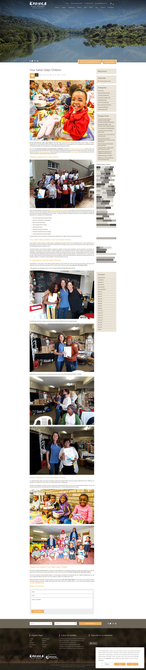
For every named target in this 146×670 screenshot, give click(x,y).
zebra (98, 195)
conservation (106, 216)
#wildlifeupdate (106, 201)
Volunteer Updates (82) (103, 107)
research (104, 197)
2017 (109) (100, 310)
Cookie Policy (72, 665)
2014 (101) (100, 317)
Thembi (112, 180)
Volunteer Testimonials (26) (104, 93)
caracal (111, 167)
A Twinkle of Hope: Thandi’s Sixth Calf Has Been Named (71, 646)
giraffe (113, 188)
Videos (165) (101, 90)
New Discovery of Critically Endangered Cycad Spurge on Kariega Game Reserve (106, 140)
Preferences (107, 664)
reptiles (102, 178)
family (106, 178)
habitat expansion (111, 192)
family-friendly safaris (101, 210)
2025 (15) (100, 291)
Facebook (32, 582)
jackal (98, 171)
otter (112, 173)
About (56, 7)
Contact (102, 7)
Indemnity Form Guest (80, 665)
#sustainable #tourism (102, 214)
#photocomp (103, 195)
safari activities (111, 195)
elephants (99, 197)
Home (67, 3)
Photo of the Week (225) (103, 102)
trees (110, 178)
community (54, 74)
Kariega (98, 186)
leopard (107, 167)
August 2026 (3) (101, 277)
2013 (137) (100, 320)
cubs (113, 186)
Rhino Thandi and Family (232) (104, 104)
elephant (99, 188)
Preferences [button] (101, 660)
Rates (90, 7)
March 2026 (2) (101, 287)
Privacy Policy (65, 665)
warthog (107, 184)
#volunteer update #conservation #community (104, 254)
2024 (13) (100, 294)
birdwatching (111, 214)
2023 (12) (100, 296)
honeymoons (107, 180)
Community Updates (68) (103, 95)
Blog (85, 7)
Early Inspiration (74, 152)
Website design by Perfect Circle (68, 666)
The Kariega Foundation (44, 152)
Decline (119, 664)
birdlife (104, 192)
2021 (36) (100, 301)
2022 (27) (100, 298)
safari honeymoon (101, 205)
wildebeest (107, 171)
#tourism (109, 190)
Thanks (94, 643)
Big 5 (102, 247)
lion (111, 184)
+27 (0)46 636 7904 (88, 3)
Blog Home (102, 71)
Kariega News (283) (102, 100)
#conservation (100, 218)
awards (98, 173)
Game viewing (45, 638)
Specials (32, 642)
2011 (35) (100, 324)
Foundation (110, 7)
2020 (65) (100, 303)
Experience (71, 7)
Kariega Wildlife (109, 205)
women (98, 190)
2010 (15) (100, 327)
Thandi (114, 220)
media (98, 178)
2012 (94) (100, 322)
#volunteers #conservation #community (105, 257)
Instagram (42, 582)
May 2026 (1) (101, 282)
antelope (108, 173)
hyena (102, 169)
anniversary (107, 175)
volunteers (108, 207)
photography (110, 197)
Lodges (31, 638)
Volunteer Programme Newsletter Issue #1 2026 (69, 644)
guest (113, 190)
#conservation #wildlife (102, 212)
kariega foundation (101, 251)
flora (109, 186)
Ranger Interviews (101, 207)
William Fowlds (100, 175)
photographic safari (106, 188)
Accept (132, 664)
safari (98, 247)
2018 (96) (100, 308)
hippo (98, 169)
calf (112, 171)
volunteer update (105, 203)
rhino (106, 186)
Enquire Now (109, 62)
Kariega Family (105, 182)
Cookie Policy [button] (108, 658)
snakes (106, 169)
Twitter (36, 582)
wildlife (98, 203)
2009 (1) (100, 329)
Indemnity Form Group (90, 665)
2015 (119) (100, 315)
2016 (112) (100, 313)
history (98, 167)
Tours (96, 7)
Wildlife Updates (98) (102, 109)
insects (102, 167)
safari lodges (107, 218)
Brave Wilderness (100, 184)
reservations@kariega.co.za (101, 3)
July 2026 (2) (100, 280)
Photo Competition (108, 199)
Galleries (79, 7)
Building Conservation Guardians (105, 155)
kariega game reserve (101, 249)
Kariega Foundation (54, 210)
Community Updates (45, 74)
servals (102, 171)
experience (99, 192)
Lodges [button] (63, 7)
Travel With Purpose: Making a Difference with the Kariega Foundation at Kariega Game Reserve (106, 121)
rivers (102, 186)
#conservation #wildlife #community (105, 259)
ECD (102, 199)
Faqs (31, 640)
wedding (99, 182)
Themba (103, 173)
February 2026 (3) (102, 289)
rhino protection (107, 247)
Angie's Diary (100, 180)
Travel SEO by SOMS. (80, 666)
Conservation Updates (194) (104, 97)
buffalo (98, 199)
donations (99, 201)
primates (113, 175)
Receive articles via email (105, 81)
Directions (44, 644)
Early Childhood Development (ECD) (76, 149)
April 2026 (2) (101, 284)
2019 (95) (100, 305)
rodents (110, 169)
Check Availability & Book (89, 62)
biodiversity (99, 220)
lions (112, 201)
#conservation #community (103, 224)
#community (113, 224)
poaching (103, 190)
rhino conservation (107, 220)
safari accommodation (102, 222)
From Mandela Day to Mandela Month (106, 128)
